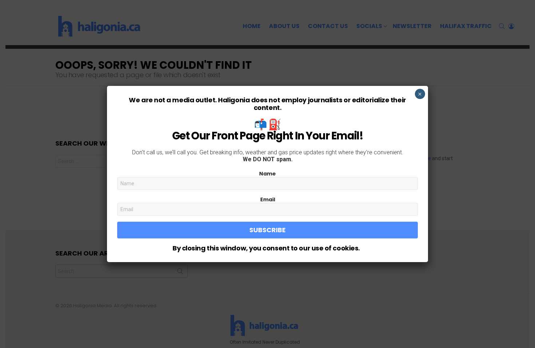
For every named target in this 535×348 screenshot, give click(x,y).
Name (267, 173)
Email (267, 199)
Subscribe (267, 229)
